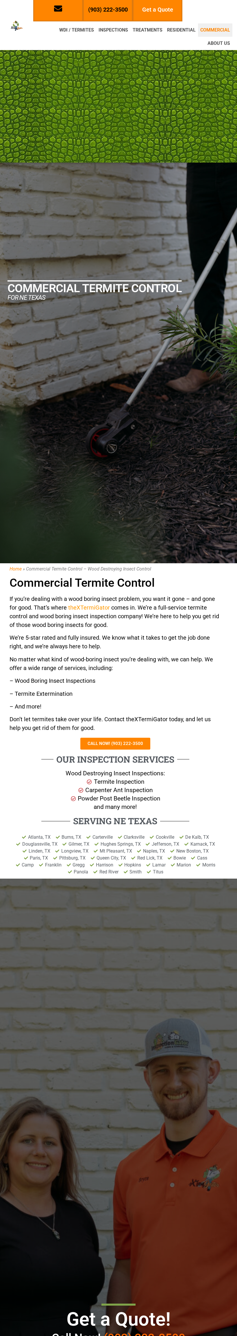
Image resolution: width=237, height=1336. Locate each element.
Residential (181, 30)
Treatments (147, 30)
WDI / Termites (76, 30)
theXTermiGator (89, 607)
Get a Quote (157, 9)
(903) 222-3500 (108, 9)
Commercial (215, 30)
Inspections (113, 30)
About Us (219, 43)
